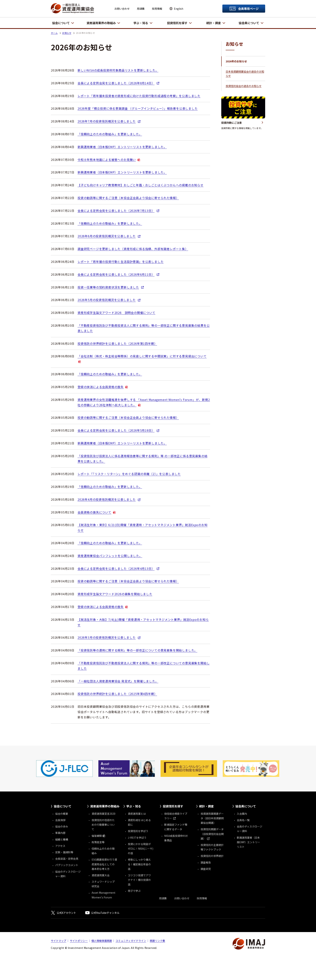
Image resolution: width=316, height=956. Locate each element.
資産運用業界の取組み (101, 23)
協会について (61, 23)
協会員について (249, 23)
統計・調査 (213, 23)
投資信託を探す (177, 23)
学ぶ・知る (140, 23)
